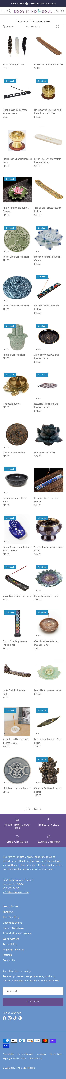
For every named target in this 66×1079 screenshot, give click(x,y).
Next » (37, 808)
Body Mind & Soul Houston (22, 1067)
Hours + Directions (13, 927)
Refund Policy (36, 1058)
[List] (61, 26)
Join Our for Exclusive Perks (33, 3)
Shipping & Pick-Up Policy (14, 1058)
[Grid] (57, 26)
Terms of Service (25, 1054)
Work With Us (11, 938)
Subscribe (33, 1001)
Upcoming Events (12, 922)
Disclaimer (41, 1054)
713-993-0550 (11, 887)
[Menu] (3, 10)
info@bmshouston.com (16, 892)
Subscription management (17, 933)
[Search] (10, 10)
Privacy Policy (56, 1054)
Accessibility (10, 943)
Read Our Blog (11, 917)
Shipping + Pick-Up (13, 949)
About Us (8, 911)
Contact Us (9, 960)
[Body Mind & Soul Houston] (33, 11)
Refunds (7, 954)
